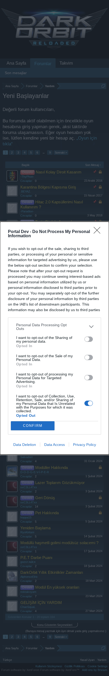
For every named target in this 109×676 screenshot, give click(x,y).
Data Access (54, 444)
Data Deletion (24, 444)
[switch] (88, 339)
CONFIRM (33, 426)
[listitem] (54, 326)
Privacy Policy (84, 444)
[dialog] (54, 338)
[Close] (99, 232)
